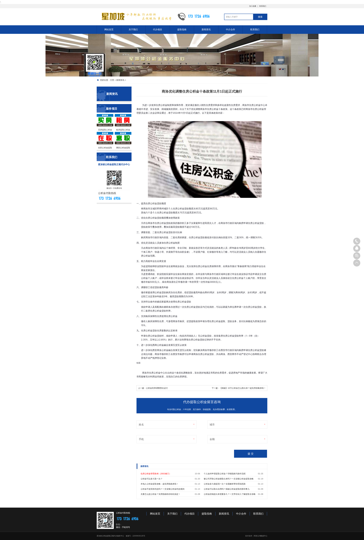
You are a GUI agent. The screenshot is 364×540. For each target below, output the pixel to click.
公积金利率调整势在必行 (157, 388)
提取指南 (181, 29)
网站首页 (108, 29)
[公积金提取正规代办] (135, 16)
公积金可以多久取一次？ (152, 479)
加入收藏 (252, 6)
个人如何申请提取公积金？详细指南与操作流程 (225, 473)
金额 (212, 439)
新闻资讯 (206, 29)
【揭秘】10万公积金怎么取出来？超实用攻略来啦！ (243, 388)
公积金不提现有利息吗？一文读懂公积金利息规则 (162, 489)
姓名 (141, 424)
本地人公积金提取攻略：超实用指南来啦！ (159, 484)
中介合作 (230, 29)
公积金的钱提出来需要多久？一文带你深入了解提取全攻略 (230, 494)
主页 (112, 80)
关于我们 (133, 29)
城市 (212, 424)
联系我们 (262, 6)
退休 (154, 296)
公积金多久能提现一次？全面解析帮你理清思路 (225, 484)
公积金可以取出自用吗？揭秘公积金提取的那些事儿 (227, 489)
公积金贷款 (156, 203)
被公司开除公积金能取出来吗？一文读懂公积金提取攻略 (229, 479)
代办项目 (157, 29)
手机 (141, 439)
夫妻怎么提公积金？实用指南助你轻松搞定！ (160, 494)
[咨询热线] (356, 241)
